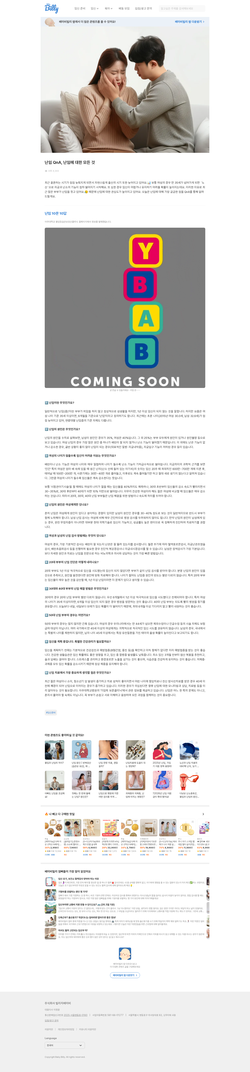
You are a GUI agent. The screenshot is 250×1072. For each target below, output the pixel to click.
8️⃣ (46, 615)
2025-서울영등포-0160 (75, 1015)
